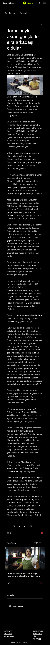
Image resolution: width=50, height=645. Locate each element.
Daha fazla (23, 13)
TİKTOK (36, 636)
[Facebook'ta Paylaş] (8, 526)
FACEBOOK (37, 634)
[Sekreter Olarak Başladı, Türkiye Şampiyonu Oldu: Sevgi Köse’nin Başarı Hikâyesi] (25, 558)
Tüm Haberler (10, 13)
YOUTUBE (37, 639)
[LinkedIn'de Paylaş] (19, 526)
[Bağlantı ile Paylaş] (25, 526)
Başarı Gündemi (9, 3)
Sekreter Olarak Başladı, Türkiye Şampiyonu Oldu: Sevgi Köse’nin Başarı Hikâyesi (23, 574)
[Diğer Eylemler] (41, 25)
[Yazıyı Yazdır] (31, 526)
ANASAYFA (8, 631)
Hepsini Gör (38, 543)
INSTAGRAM (38, 631)
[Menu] (44, 3)
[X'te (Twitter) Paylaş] (14, 526)
